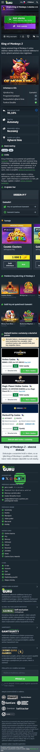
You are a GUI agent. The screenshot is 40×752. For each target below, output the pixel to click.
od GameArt (10, 9)
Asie (10, 150)
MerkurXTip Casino (11, 415)
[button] (36, 110)
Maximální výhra (13, 128)
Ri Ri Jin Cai (27, 295)
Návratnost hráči (13, 110)
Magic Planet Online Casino (15, 386)
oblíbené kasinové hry (26, 170)
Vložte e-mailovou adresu (11, 671)
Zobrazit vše (30, 424)
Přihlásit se (20, 679)
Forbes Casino (9, 359)
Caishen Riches (8, 296)
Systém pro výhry (13, 137)
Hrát (23, 264)
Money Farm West (8, 325)
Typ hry (10, 119)
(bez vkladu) (14, 391)
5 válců (4, 150)
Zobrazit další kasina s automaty (20, 439)
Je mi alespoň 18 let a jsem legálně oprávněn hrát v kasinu (21, 684)
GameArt (4, 161)
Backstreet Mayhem (27, 325)
